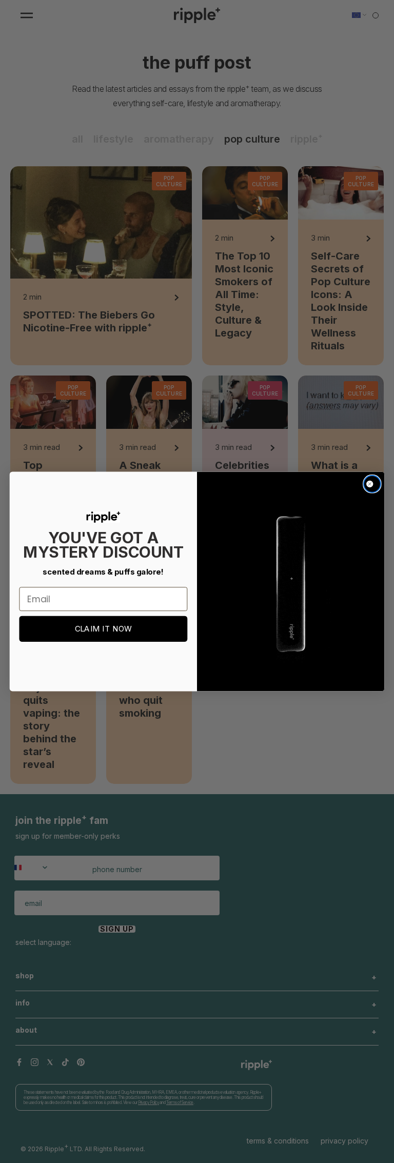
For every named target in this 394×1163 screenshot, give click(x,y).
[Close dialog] (372, 484)
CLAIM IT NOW (103, 629)
